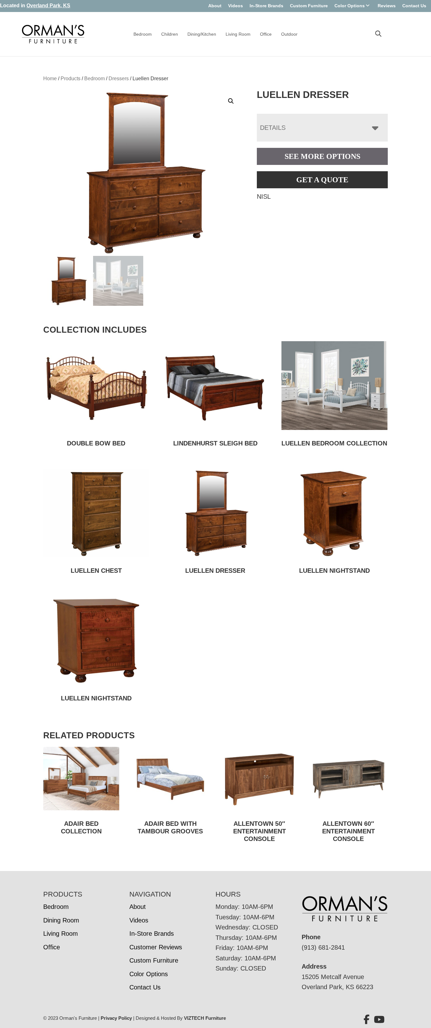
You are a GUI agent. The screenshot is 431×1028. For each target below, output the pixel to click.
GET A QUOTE (322, 180)
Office (266, 34)
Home (50, 78)
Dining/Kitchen (201, 34)
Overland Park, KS (48, 5)
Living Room (238, 34)
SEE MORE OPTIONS (322, 156)
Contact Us (414, 5)
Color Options (349, 5)
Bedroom (142, 34)
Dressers (119, 78)
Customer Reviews (155, 947)
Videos (235, 5)
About (214, 5)
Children (169, 34)
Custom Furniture (309, 5)
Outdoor (289, 34)
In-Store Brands (266, 5)
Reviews (387, 5)
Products (70, 78)
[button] (231, 101)
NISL (264, 196)
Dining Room (61, 920)
